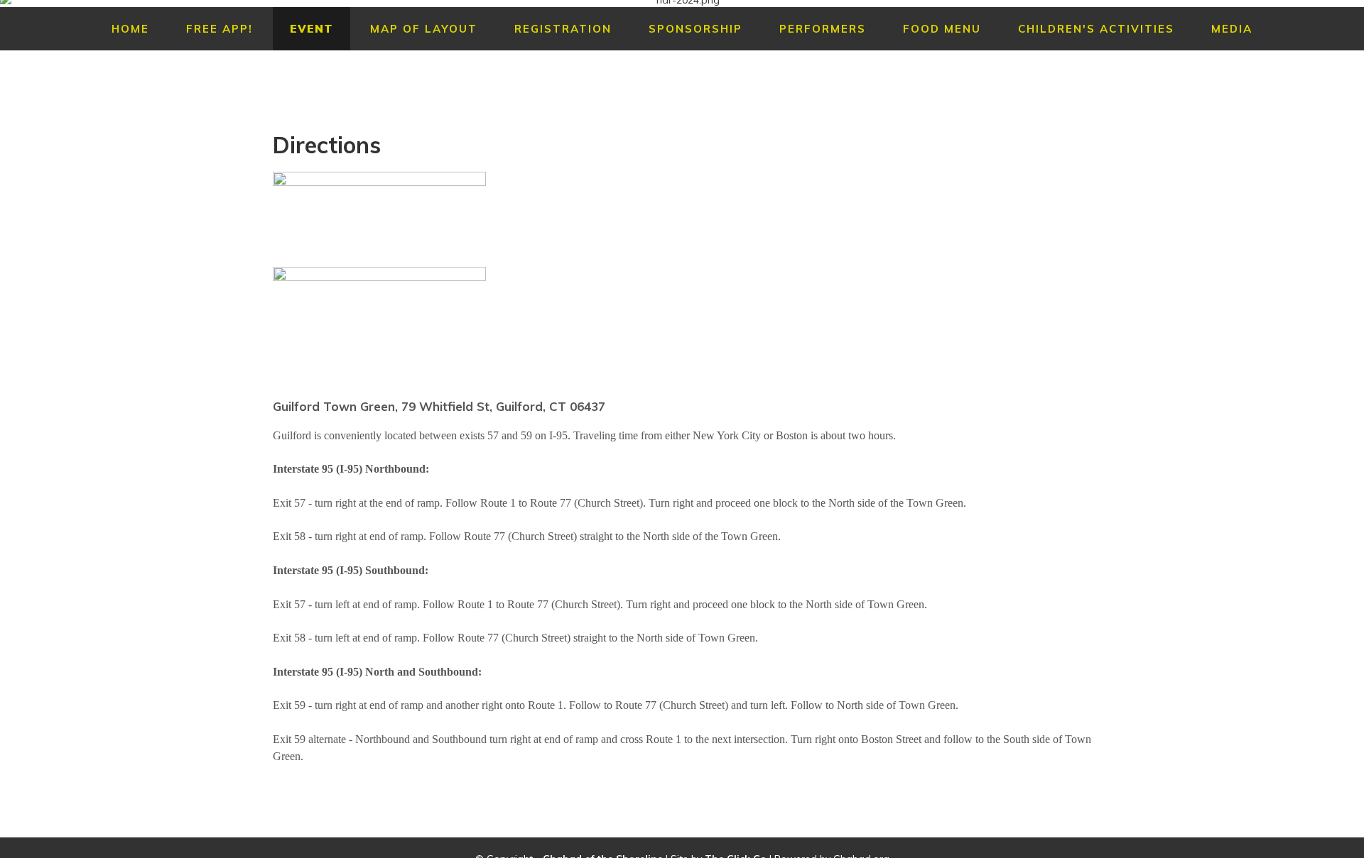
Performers (822, 28)
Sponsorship (695, 28)
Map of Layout (423, 28)
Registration (563, 28)
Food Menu (942, 28)
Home (130, 28)
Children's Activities (1096, 28)
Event (311, 28)
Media (1231, 28)
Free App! (219, 28)
